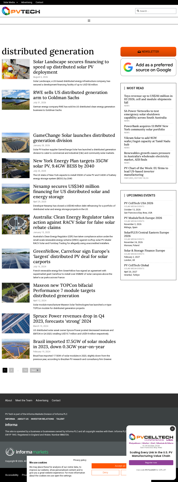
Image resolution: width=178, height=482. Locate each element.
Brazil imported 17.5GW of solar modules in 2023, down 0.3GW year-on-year (74, 344)
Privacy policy (79, 460)
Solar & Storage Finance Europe (144, 250)
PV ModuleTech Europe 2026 (143, 218)
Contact (39, 2)
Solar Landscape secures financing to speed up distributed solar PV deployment (71, 67)
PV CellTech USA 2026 (138, 203)
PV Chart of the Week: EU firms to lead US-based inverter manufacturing (146, 171)
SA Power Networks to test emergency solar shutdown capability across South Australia (145, 114)
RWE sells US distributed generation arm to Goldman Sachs (70, 95)
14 (25, 370)
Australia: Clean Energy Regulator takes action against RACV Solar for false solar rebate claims (74, 222)
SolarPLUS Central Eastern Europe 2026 (146, 234)
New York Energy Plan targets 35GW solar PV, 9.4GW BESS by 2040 (70, 163)
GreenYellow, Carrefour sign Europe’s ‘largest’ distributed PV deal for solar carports (71, 256)
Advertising (26, 2)
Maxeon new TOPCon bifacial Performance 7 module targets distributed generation (64, 290)
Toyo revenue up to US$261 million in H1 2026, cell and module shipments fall (148, 99)
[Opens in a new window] (11, 424)
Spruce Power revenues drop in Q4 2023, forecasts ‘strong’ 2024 (68, 318)
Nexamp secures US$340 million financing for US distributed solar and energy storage (71, 191)
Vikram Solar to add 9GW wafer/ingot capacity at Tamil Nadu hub (147, 141)
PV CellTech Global (136, 265)
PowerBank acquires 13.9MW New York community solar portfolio (146, 127)
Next (34, 370)
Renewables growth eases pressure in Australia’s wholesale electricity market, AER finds (147, 156)
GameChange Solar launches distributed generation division (74, 137)
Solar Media (9, 2)
